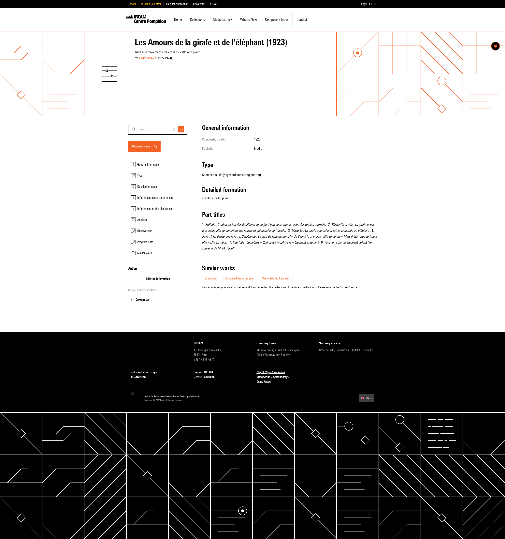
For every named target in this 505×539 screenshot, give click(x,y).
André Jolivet (147, 58)
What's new (248, 19)
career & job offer (151, 4)
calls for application (177, 4)
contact (301, 19)
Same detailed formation (276, 278)
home (178, 19)
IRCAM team (138, 377)
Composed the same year (239, 278)
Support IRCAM (203, 372)
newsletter (199, 4)
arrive (213, 4)
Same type (211, 278)
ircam (132, 4)
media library (222, 19)
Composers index (276, 19)
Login (364, 4)
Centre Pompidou (204, 377)
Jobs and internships (144, 372)
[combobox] (157, 129)
